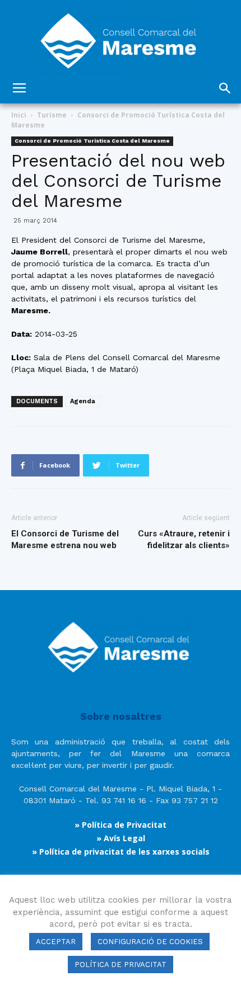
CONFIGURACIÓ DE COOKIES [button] (150, 941)
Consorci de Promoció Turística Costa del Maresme (92, 141)
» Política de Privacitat (120, 824)
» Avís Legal (120, 838)
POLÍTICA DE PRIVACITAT (120, 964)
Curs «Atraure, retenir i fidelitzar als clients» (184, 539)
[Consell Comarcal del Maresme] (120, 36)
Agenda (82, 401)
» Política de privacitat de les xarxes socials (121, 851)
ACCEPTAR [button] (56, 941)
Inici (18, 115)
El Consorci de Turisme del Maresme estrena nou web (65, 539)
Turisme (52, 115)
